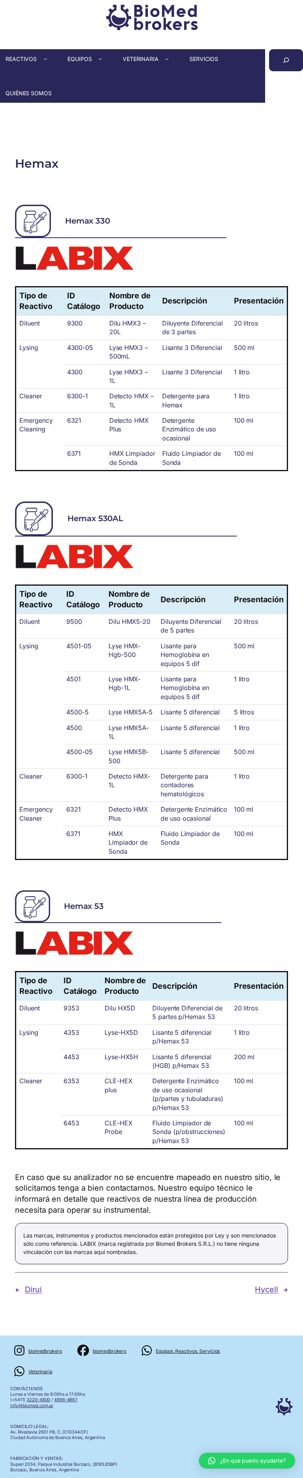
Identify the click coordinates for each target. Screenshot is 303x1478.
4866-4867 (65, 1399)
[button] (247, 1461)
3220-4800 (38, 1399)
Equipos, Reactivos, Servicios (188, 1351)
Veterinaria (40, 1371)
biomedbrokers (45, 1351)
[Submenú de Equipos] (100, 58)
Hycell (266, 1289)
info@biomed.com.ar (31, 1405)
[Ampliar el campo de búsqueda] (286, 60)
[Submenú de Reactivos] (45, 58)
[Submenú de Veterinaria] (166, 58)
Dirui (33, 1289)
